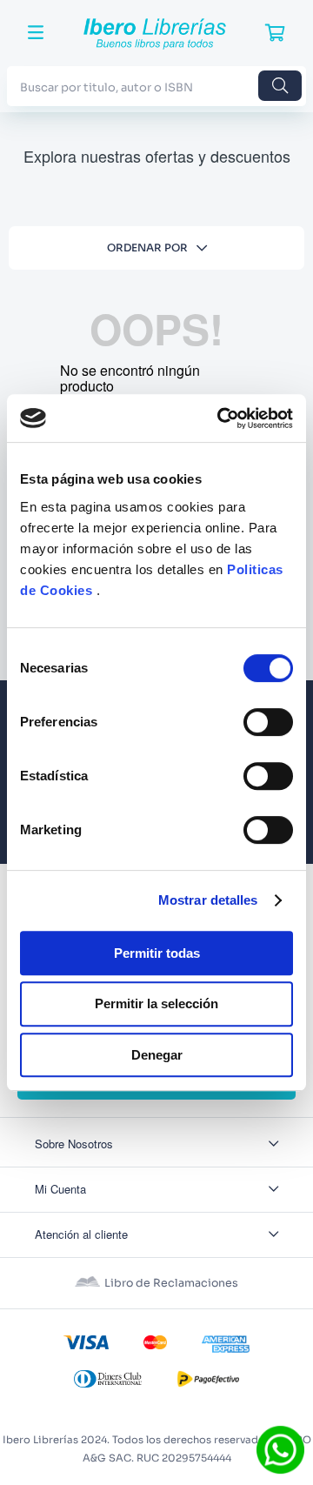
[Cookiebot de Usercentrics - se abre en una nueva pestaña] (221, 418)
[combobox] (156, 85)
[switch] (268, 722)
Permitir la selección (156, 1003)
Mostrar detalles (208, 900)
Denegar (157, 1054)
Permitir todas (157, 953)
